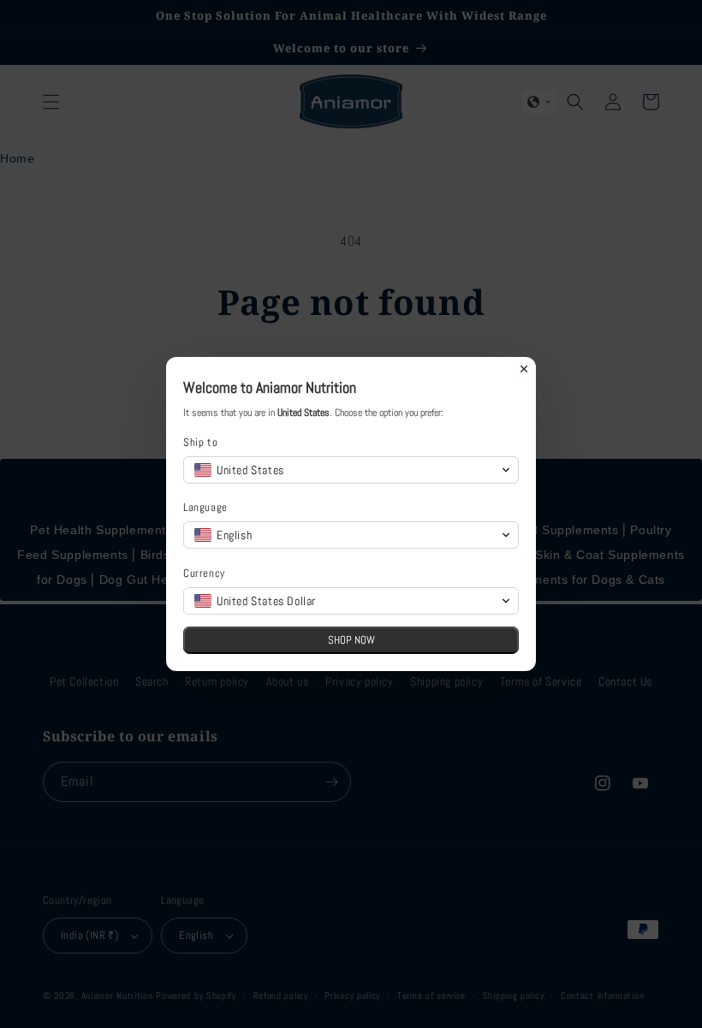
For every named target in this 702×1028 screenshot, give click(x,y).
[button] (351, 470)
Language (205, 507)
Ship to (200, 442)
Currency (204, 573)
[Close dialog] (523, 368)
